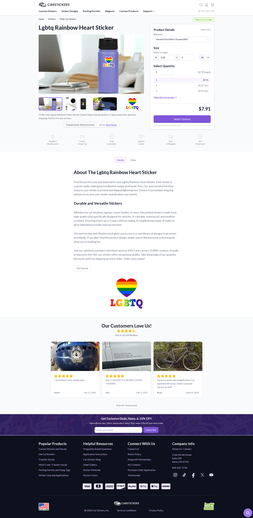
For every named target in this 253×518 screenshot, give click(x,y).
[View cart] (212, 4)
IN (202, 57)
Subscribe (151, 429)
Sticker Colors (90, 475)
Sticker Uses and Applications (54, 475)
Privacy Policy (156, 510)
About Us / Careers (182, 448)
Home (41, 19)
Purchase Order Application (142, 470)
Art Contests (134, 464)
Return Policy (134, 454)
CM (207, 57)
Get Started (82, 268)
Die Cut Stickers (47, 454)
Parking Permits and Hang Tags (54, 470)
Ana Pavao (111, 124)
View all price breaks (164, 97)
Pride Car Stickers (68, 19)
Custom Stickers (48, 11)
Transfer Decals (47, 459)
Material (158, 34)
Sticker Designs (69, 11)
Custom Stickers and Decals (53, 448)
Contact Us (133, 448)
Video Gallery (90, 464)
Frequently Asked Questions (97, 448)
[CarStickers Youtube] (211, 475)
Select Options (182, 119)
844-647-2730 (179, 467)
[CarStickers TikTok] (184, 475)
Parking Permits (91, 11)
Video (133, 160)
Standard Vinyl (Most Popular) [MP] (172, 39)
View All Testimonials (126, 405)
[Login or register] (206, 4)
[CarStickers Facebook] (193, 475)
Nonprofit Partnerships (139, 459)
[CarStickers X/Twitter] (202, 475)
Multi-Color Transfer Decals (53, 464)
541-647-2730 (207, 11)
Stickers (52, 19)
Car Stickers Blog (92, 459)
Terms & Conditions (126, 510)
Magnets (110, 11)
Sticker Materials (92, 470)
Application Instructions (95, 454)
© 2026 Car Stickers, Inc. (96, 510)
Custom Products (129, 11)
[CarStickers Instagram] (175, 475)
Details (120, 160)
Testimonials (134, 475)
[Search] (201, 4)
